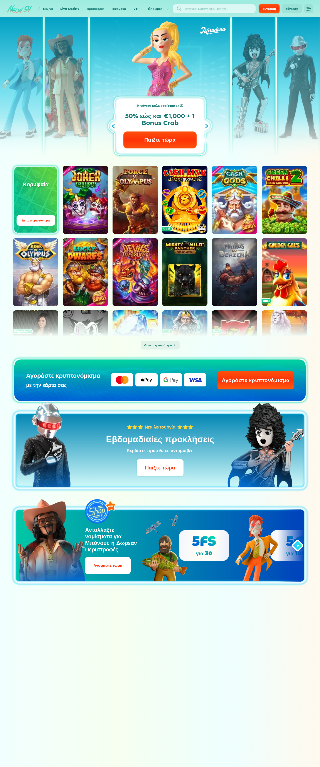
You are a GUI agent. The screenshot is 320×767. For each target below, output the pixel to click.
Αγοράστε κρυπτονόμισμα (256, 380)
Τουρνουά (118, 9)
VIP (136, 9)
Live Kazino (69, 9)
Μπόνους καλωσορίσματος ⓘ (160, 106)
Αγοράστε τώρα (107, 565)
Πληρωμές (154, 9)
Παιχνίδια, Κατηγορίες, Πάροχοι (205, 9)
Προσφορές (95, 9)
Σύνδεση (292, 9)
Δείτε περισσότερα (36, 220)
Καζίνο (48, 9)
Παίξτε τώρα (160, 467)
